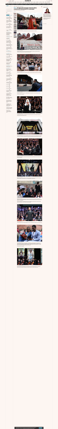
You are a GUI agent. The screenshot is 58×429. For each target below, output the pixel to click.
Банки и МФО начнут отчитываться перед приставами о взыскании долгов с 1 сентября (9, 41)
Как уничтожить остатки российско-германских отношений (9, 91)
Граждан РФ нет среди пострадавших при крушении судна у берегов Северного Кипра (9, 105)
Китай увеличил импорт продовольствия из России (9, 54)
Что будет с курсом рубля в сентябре (9, 30)
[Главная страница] (28, 0)
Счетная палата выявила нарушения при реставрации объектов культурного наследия (9, 94)
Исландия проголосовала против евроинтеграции (9, 82)
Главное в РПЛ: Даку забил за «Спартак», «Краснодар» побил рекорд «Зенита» (9, 108)
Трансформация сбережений (8, 38)
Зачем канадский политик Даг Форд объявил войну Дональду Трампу (9, 76)
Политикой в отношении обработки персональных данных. (28, 428)
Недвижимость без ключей (9, 36)
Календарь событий (7, 5)
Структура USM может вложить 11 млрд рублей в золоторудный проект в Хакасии (9, 21)
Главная (14, 6)
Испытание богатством (8, 88)
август (11, 5)
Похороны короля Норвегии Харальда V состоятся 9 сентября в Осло (8, 111)
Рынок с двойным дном (8, 51)
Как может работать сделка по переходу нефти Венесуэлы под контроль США (9, 79)
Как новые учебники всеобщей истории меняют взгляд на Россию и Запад (9, 18)
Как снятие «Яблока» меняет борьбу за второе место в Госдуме (9, 27)
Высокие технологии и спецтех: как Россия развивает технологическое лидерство (9, 70)
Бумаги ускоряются (8, 86)
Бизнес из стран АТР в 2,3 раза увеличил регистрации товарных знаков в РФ (9, 45)
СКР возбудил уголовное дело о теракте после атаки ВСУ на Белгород (9, 98)
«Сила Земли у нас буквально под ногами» (8, 73)
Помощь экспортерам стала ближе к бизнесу (9, 66)
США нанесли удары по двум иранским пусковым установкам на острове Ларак (9, 101)
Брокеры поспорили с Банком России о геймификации (8, 63)
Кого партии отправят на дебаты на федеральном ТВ (9, 24)
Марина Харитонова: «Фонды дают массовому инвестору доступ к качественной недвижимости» (9, 33)
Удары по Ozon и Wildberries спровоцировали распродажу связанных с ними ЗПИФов (9, 60)
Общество (17, 6)
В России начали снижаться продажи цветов (9, 57)
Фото (18, 6)
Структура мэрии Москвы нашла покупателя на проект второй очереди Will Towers (9, 48)
